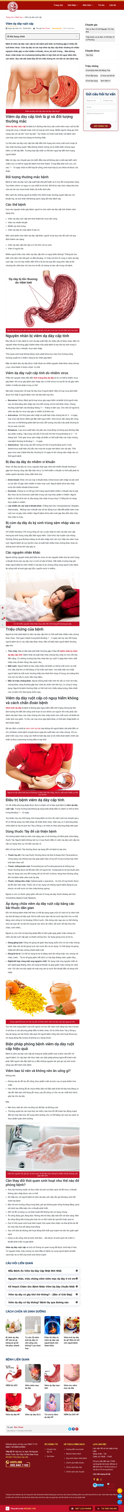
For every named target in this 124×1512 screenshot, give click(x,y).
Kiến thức (87, 5)
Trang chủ (58, 5)
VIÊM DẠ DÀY (12, 1385)
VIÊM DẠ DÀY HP (71, 1414)
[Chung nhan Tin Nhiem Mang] (112, 1487)
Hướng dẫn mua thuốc (75, 1449)
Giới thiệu (72, 5)
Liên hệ (112, 5)
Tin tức (101, 5)
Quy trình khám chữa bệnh (76, 1458)
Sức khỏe (50, 1456)
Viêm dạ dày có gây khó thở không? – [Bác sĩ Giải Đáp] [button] (40, 1294)
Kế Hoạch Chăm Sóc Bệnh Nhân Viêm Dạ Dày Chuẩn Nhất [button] (41, 1286)
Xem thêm (105, 81)
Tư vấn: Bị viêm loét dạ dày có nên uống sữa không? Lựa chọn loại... (33, 1343)
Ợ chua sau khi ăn (108, 76)
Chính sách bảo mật (74, 1467)
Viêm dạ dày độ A (33, 1414)
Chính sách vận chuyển (75, 1472)
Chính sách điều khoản (75, 1463)
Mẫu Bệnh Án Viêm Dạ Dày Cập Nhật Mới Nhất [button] (35, 1270)
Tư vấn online (109, 1509)
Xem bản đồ (22, 1457)
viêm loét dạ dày (33, 728)
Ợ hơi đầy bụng (92, 76)
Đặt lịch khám (83, 1509)
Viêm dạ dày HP (13, 1414)
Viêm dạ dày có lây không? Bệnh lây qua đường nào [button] (38, 1302)
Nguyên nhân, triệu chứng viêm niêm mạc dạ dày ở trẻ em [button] (41, 1278)
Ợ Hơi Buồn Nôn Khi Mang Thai (98, 70)
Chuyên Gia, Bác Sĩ (51, 1450)
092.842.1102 (11, 1457)
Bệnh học (19, 17)
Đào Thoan (46, 28)
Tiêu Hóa (89, 55)
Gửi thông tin (101, 126)
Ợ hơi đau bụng (92, 81)
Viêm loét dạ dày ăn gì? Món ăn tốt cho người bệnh (71, 1340)
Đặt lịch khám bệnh (73, 1454)
